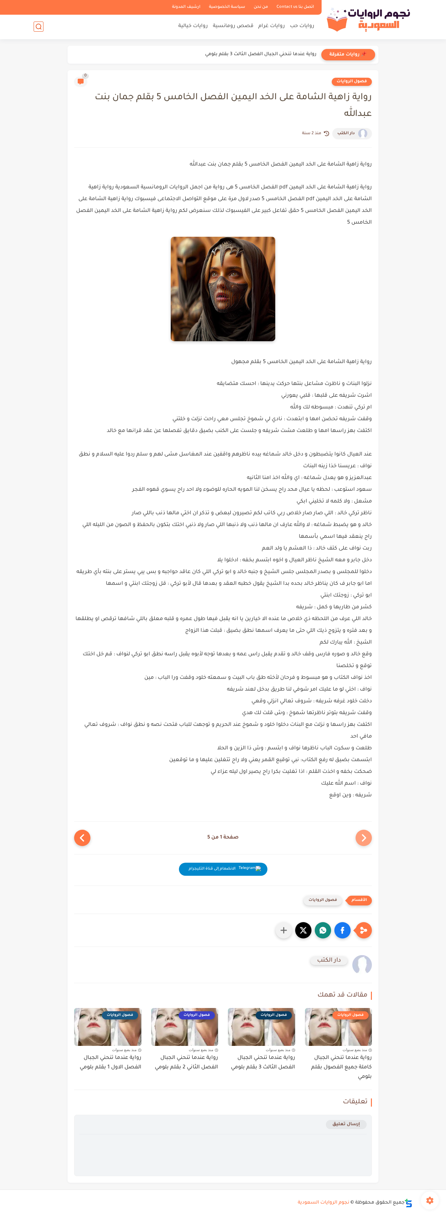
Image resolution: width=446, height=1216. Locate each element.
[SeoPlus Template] (408, 1203)
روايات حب (302, 26)
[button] (342, 930)
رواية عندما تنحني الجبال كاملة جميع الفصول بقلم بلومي (341, 1067)
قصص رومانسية (233, 26)
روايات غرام (271, 26)
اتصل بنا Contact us (295, 7)
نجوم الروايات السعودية (323, 1203)
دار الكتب (346, 133)
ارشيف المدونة (186, 7)
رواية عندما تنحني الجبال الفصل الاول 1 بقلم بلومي (110, 1062)
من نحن (261, 7)
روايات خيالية (193, 26)
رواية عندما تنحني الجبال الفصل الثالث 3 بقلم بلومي (260, 54)
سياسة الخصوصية (227, 7)
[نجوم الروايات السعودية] (368, 19)
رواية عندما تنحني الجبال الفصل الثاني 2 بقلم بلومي (186, 1062)
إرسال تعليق (346, 1124)
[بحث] (38, 27)
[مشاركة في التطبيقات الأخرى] (284, 930)
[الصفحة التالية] (82, 838)
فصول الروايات (352, 81)
